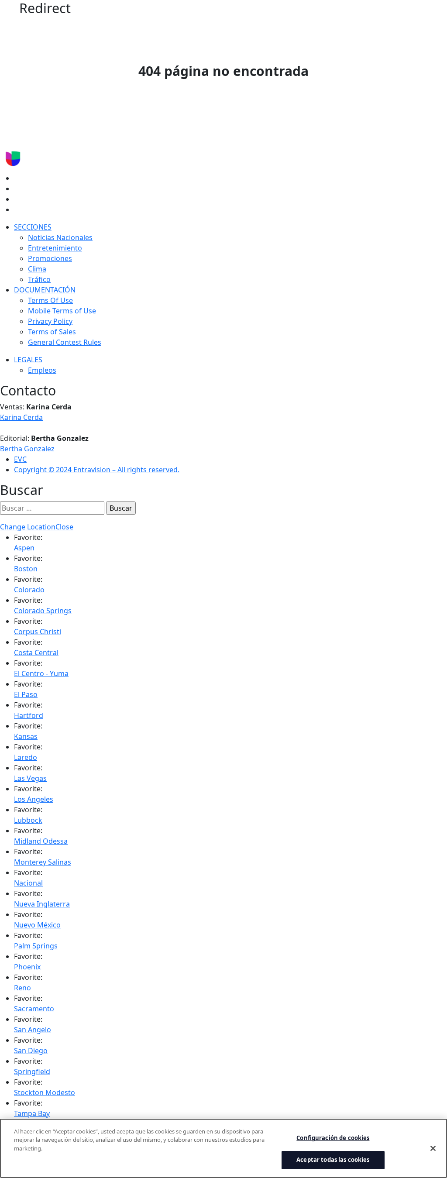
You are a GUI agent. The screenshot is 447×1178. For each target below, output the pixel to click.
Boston (26, 569)
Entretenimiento (55, 248)
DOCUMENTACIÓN (45, 290)
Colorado (29, 589)
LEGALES (28, 359)
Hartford (28, 715)
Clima (37, 269)
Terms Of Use (50, 300)
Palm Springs (36, 946)
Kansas (26, 736)
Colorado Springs (43, 610)
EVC (20, 459)
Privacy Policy (50, 321)
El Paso (26, 694)
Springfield (32, 1071)
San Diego (31, 1050)
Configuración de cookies (332, 1138)
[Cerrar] (433, 1148)
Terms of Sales (52, 332)
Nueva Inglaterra (42, 904)
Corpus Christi (37, 631)
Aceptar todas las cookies (332, 1160)
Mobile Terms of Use (62, 311)
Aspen (24, 548)
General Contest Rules (64, 342)
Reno (22, 988)
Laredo (25, 757)
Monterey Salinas (42, 862)
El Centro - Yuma (41, 673)
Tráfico (39, 279)
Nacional (28, 883)
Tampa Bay (32, 1113)
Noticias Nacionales (60, 237)
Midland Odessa (41, 841)
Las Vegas (30, 778)
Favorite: (28, 537)
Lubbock (28, 820)
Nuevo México (37, 925)
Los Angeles (33, 799)
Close (64, 527)
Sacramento (34, 1008)
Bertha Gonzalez (27, 448)
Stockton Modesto (44, 1092)
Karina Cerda (21, 417)
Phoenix (27, 967)
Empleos (42, 370)
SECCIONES (33, 227)
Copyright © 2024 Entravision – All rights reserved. (96, 469)
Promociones (50, 258)
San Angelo (32, 1029)
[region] (223, 1148)
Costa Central (36, 652)
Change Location (27, 527)
